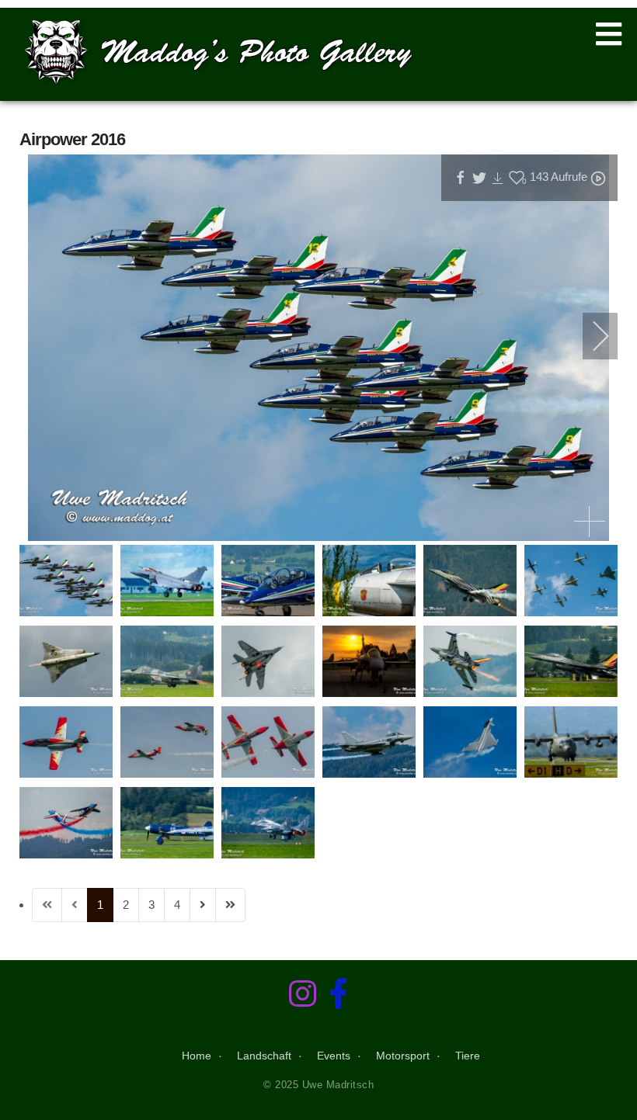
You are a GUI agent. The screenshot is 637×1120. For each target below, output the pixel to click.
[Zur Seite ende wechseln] (230, 905)
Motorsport (403, 1055)
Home (196, 1055)
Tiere (467, 1055)
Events (333, 1055)
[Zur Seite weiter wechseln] (203, 905)
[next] (590, 336)
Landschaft (264, 1055)
